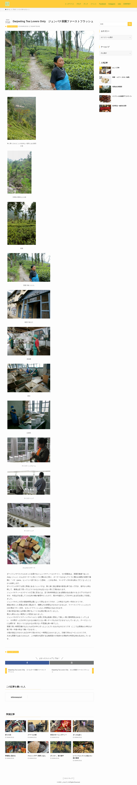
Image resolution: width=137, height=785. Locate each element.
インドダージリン (12, 26)
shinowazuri (16, 697)
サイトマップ (68, 778)
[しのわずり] (7, 4)
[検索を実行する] (130, 24)
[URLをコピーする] (72, 663)
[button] (27, 663)
